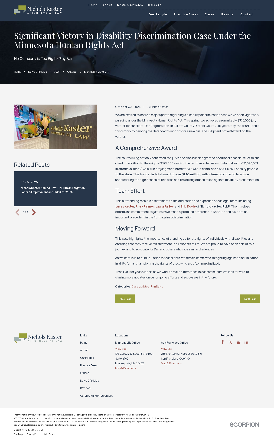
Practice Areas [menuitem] (186, 14)
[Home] (38, 10)
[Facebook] (223, 342)
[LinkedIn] (246, 342)
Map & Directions (125, 368)
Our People (87, 358)
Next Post (250, 298)
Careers (154, 5)
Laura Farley (164, 206)
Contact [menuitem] (247, 14)
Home (93, 5)
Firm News (157, 286)
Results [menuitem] (227, 14)
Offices (84, 373)
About (107, 5)
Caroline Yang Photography (96, 395)
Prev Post (125, 298)
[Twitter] (230, 342)
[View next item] (34, 212)
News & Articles (130, 5)
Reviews (85, 388)
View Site (121, 349)
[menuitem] (18, 434)
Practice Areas (89, 365)
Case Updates (140, 286)
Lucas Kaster (124, 206)
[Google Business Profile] (238, 342)
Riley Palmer (145, 206)
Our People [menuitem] (158, 14)
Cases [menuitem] (210, 14)
